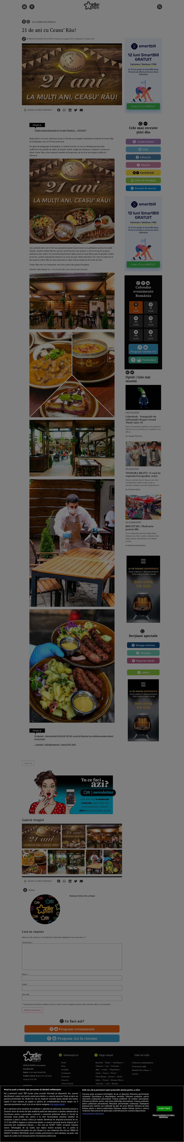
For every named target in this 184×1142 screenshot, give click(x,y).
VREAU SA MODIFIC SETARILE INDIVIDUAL (163, 1116)
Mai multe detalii (57, 1104)
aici (35, 1125)
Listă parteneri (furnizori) (93, 1113)
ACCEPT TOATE (164, 1108)
